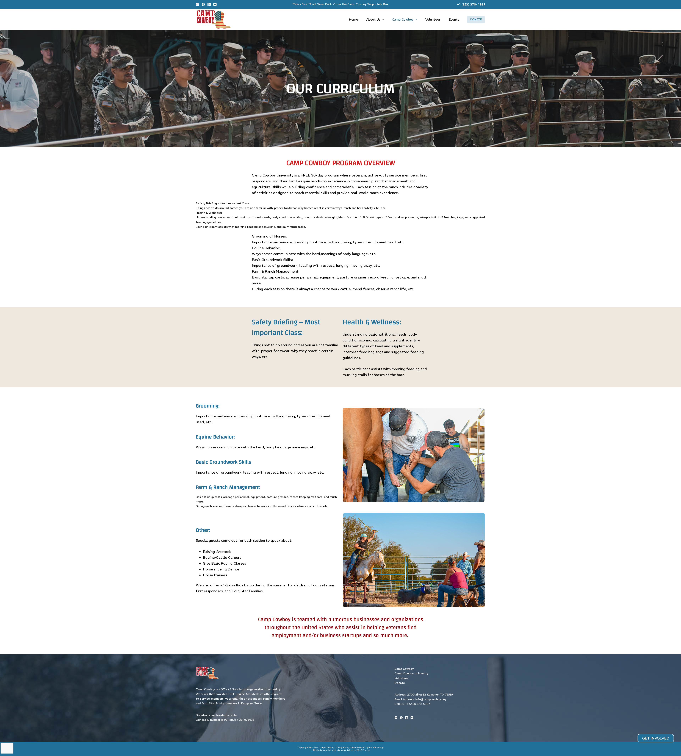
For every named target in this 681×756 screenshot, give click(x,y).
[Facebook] (401, 717)
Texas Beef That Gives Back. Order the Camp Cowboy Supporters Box (340, 4)
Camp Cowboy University (411, 673)
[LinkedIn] (406, 717)
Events (454, 19)
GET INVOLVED (655, 738)
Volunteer (432, 19)
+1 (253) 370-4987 (417, 704)
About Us (373, 19)
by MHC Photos (362, 750)
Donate (400, 683)
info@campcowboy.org (430, 699)
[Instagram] (396, 717)
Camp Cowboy (403, 19)
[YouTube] (412, 717)
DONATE (476, 19)
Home (353, 19)
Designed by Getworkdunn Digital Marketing (360, 747)
